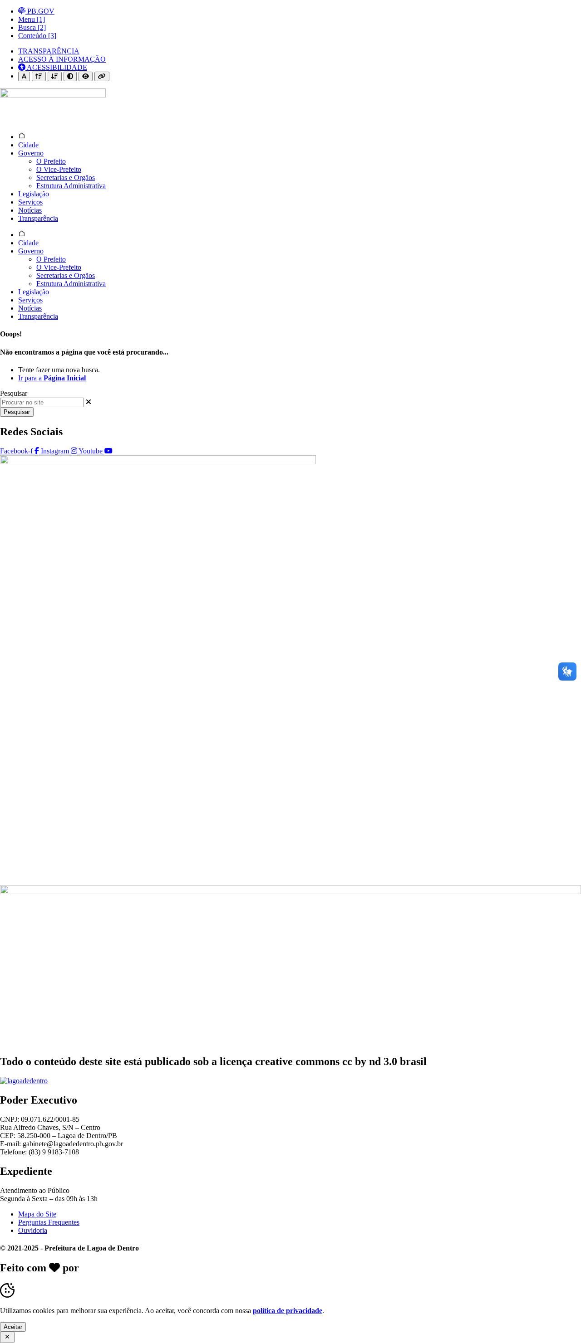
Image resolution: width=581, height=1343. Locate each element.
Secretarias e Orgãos (65, 177)
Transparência (38, 218)
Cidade (28, 145)
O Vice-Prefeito (58, 169)
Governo (31, 153)
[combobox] (42, 402)
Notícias (30, 210)
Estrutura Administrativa (71, 186)
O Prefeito (51, 161)
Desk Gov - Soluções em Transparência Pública (191, 1268)
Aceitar (13, 1327)
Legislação (33, 194)
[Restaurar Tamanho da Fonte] (24, 76)
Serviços (30, 202)
